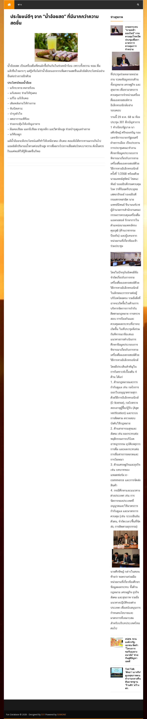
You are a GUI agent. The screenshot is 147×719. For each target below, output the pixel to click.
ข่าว (20, 4)
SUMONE (61, 714)
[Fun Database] (9, 4)
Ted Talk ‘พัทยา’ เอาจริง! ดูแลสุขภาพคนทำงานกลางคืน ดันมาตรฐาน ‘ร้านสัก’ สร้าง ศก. (133, 679)
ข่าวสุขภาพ (117, 17)
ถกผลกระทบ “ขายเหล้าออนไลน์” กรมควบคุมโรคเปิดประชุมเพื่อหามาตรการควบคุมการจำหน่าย (133, 38)
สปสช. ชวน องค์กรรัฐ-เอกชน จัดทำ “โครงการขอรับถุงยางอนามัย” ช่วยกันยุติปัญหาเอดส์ (131, 650)
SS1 (43, 714)
